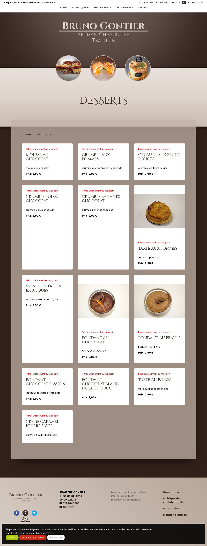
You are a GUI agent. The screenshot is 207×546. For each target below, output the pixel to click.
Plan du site (171, 508)
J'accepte (12, 537)
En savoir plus (47, 156)
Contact (143, 7)
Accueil (63, 7)
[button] (195, 2)
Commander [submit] (48, 172)
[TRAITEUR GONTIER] (103, 32)
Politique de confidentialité (173, 500)
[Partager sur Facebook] (17, 513)
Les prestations (125, 7)
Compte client (173, 492)
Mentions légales (175, 515)
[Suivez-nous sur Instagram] (25, 513)
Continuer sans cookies (33, 537)
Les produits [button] (101, 7)
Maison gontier (80, 7)
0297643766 (48, 2)
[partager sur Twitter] (34, 513)
